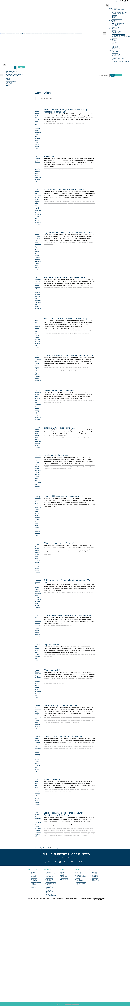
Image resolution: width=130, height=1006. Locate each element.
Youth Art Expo (69, 468)
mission (80, 552)
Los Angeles (54, 169)
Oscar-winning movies (55, 625)
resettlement (49, 402)
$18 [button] (49, 861)
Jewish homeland (86, 203)
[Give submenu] (112, 50)
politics (48, 683)
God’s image (63, 828)
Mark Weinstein (84, 330)
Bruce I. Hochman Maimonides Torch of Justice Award (59, 168)
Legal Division (90, 168)
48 (51, 847)
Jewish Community (59, 123)
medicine (82, 654)
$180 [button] (64, 861)
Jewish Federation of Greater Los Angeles (72, 242)
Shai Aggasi (90, 437)
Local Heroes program (80, 123)
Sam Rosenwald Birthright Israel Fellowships (73, 333)
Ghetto (54, 717)
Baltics (45, 717)
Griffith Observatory (78, 367)
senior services (55, 402)
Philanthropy (46, 331)
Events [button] (106, 1)
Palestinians (63, 287)
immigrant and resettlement (72, 400)
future (52, 717)
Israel (51, 330)
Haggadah (63, 654)
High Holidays (73, 828)
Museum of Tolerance (74, 369)
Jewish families (49, 552)
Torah (92, 592)
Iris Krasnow (64, 789)
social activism (53, 683)
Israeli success (70, 203)
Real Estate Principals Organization (82, 331)
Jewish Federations (56, 552)
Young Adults (61, 683)
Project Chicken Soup (78, 748)
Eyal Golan (52, 465)
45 (46, 847)
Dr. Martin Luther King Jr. (56, 828)
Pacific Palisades (84, 718)
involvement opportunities (67, 201)
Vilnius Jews (77, 722)
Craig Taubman (46, 465)
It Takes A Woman (83, 789)
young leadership (86, 552)
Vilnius (73, 722)
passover (80, 369)
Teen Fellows (63, 370)
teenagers (91, 720)
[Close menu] (107, 5)
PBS (44, 204)
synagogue (66, 835)
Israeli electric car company (62, 203)
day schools (49, 828)
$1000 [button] (80, 861)
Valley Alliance (65, 791)
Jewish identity (89, 717)
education (48, 717)
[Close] (99, 75)
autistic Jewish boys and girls (70, 826)
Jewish (53, 592)
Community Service (52, 746)
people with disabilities (53, 833)
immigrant (65, 400)
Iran (48, 242)
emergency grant (57, 654)
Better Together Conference (82, 826)
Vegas (57, 683)
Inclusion (87, 828)
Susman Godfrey (65, 169)
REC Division (46, 333)
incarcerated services (82, 400)
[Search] (15, 67)
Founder (45, 437)
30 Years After (46, 168)
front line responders (51, 400)
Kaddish (49, 718)
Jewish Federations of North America (67, 552)
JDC (61, 717)
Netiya (72, 748)
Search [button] (101, 1)
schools (58, 720)
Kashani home (57, 369)
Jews (93, 717)
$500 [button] (72, 861)
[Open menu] (104, 33)
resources (90, 654)
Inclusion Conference (55, 830)
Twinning (69, 722)
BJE (88, 826)
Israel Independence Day (66, 465)
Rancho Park (53, 468)
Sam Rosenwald (61, 333)
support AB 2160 (50, 244)
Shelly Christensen (89, 833)
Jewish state (57, 287)
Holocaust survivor (59, 400)
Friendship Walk (88, 746)
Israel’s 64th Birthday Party (90, 465)
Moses (77, 592)
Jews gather (92, 830)
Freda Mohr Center (70, 367)
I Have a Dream (79, 828)
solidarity (58, 468)
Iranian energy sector (53, 242)
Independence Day (57, 465)
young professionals (85, 333)
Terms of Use (76, 1004)
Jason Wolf (73, 437)
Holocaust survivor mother (57, 789)
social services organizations (52, 835)
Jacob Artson (65, 830)
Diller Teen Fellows (54, 367)
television (70, 625)
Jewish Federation (61, 242)
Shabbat (92, 369)
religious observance (87, 369)
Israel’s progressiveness (52, 203)
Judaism (45, 832)
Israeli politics (52, 287)
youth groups (84, 835)
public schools (70, 833)
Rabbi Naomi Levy (86, 592)
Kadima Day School (50, 369)
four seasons (46, 789)
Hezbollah (45, 287)
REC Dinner (91, 331)
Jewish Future (83, 717)
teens (68, 370)
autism (63, 826)
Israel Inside (74, 201)
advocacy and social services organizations (54, 826)
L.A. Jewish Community (70, 123)
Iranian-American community (82, 168)
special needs (92, 748)
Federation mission (73, 168)
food (73, 746)
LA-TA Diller (63, 369)
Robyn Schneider (52, 333)
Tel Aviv (70, 370)
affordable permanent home (49, 654)
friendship (76, 746)
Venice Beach (75, 370)
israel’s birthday (46, 466)
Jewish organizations (79, 830)
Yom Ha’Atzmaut (63, 468)
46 (48, 847)
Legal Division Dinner (48, 169)
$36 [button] (56, 861)
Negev (61, 791)
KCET (65, 123)
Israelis (45, 369)
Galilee (50, 789)
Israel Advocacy (57, 437)
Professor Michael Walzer (62, 833)
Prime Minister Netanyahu (77, 287)
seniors (59, 402)
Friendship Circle (81, 746)
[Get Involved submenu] (116, 8)
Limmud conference (60, 718)
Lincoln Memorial (67, 832)
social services (49, 656)
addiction (45, 400)
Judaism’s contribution (51, 832)
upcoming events (49, 204)
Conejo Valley (69, 746)
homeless (74, 654)
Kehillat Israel (54, 718)
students (81, 720)
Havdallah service (86, 367)
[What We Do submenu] (116, 20)
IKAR (84, 828)
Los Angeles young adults (76, 330)
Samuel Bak (89, 718)
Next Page (56, 847)
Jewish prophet (63, 592)
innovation (60, 201)
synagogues (58, 370)
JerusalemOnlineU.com (78, 203)
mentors (88, 330)
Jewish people (62, 330)
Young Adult (79, 835)
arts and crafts (46, 746)
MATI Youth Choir (52, 791)
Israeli (91, 367)
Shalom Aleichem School (65, 720)
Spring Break (53, 370)
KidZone (90, 466)
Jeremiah (49, 592)
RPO (57, 333)
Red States (85, 287)
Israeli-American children (74, 789)
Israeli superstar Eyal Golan (69, 466)
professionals (61, 625)
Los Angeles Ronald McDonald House (63, 748)
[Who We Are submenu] (116, 28)
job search (78, 654)
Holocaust (58, 717)
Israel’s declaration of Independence (56, 466)
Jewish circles (57, 592)
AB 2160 (45, 242)
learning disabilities (59, 832)
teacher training (86, 720)
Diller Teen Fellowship (63, 367)
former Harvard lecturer (53, 201)
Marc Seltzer (59, 169)
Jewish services (89, 400)
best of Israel (46, 201)
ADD (44, 826)
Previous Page (39, 847)
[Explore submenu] (114, 39)
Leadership (68, 592)
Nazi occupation (77, 718)
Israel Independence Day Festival (78, 465)
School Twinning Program (52, 720)
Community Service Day (61, 746)
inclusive (60, 830)
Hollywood (46, 625)
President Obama (69, 287)
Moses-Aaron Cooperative (85, 832)
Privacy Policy (68, 1004)
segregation (79, 833)
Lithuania (66, 718)
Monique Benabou (47, 468)
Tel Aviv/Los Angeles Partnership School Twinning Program (56, 722)
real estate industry (71, 331)
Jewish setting (86, 830)
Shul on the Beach (47, 370)
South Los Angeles (85, 748)
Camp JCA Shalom (47, 367)
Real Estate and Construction (62, 331)
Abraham (45, 592)
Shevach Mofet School (75, 720)
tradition (74, 835)
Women (69, 791)
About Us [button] (111, 1)
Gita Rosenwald (46, 330)
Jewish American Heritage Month (50, 123)
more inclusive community (75, 832)
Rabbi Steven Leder (52, 331)
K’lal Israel (45, 718)
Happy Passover (69, 654)
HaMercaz (68, 828)
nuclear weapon (84, 242)
